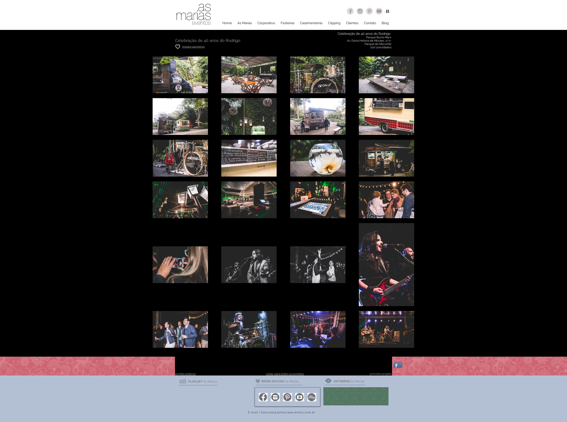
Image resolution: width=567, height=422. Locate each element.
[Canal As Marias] (299, 397)
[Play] (387, 11)
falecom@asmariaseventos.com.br (288, 412)
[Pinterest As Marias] (287, 397)
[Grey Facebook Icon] (350, 11)
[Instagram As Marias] (275, 397)
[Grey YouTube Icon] (379, 11)
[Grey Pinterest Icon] (369, 11)
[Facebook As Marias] (263, 397)
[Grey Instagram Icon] (360, 11)
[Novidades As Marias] (311, 397)
